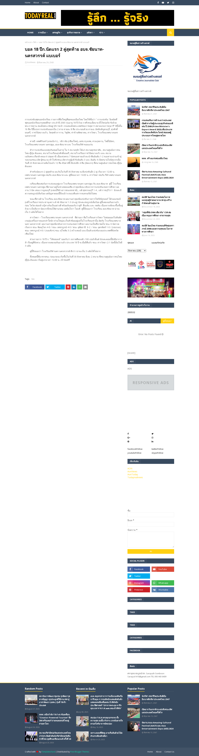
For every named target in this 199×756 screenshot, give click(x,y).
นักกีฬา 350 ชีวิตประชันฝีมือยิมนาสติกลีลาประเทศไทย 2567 (155, 109)
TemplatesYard (48, 751)
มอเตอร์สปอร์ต (158, 242)
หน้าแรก (28, 42)
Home (27, 2)
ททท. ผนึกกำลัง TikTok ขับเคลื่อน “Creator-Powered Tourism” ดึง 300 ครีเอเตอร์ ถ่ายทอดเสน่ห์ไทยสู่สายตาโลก (55, 719)
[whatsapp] (163, 583)
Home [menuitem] (30, 32)
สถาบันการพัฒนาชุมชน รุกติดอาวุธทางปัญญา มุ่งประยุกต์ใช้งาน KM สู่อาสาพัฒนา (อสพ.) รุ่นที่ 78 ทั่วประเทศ (54, 701)
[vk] (163, 589)
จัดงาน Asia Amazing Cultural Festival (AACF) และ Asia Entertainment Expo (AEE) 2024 (157, 174)
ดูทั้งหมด (167, 321)
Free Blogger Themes (79, 751)
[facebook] (158, 2)
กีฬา (35, 42)
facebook (134, 449)
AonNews (31, 62)
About (36, 2)
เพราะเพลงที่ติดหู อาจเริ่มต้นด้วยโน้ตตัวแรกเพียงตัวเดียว (106, 734)
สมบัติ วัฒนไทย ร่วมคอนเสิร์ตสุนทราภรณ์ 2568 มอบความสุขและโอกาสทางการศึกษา (158, 228)
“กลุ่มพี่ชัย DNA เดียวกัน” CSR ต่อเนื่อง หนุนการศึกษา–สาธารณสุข (156, 214)
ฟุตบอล (130, 242)
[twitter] (168, 2)
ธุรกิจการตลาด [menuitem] (73, 32)
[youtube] (163, 2)
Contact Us (169, 751)
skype (157, 452)
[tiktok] (163, 576)
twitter (157, 449)
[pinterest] (138, 589)
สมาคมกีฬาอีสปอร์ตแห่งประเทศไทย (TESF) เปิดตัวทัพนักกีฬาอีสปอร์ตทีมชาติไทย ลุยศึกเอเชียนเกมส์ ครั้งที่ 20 (55, 735)
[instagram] (172, 2)
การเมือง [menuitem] (42, 32)
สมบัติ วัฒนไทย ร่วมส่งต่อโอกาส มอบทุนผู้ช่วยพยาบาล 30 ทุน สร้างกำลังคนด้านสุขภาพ (156, 200)
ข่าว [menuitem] (101, 32)
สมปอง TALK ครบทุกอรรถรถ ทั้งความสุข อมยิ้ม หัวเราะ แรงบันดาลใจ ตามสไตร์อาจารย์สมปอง (106, 720)
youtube (134, 452)
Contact (45, 2)
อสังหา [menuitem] (90, 32)
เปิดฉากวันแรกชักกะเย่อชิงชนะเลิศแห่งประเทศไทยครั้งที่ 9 (157, 147)
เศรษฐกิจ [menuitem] (56, 32)
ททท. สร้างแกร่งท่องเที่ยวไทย (155, 158)
